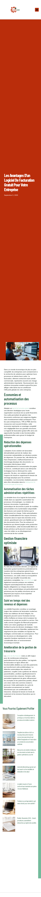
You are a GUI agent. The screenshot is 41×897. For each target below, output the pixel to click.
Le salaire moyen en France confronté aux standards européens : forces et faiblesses (27, 786)
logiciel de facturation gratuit (20, 408)
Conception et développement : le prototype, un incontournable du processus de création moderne (26, 717)
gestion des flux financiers (13, 656)
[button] (37, 10)
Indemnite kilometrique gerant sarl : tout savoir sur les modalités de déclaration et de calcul (26, 769)
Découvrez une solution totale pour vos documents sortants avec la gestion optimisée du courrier (26, 752)
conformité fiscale (29, 580)
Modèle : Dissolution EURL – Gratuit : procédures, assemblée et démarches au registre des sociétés (26, 820)
